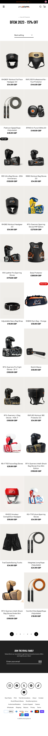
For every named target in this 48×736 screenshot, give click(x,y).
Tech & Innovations (24, 698)
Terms (39, 707)
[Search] (40, 6)
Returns (25, 707)
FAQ (15, 698)
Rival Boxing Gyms (31, 701)
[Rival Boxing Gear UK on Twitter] (24, 686)
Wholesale (10, 707)
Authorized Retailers (14, 704)
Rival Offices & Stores (17, 701)
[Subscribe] (40, 661)
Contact (41, 698)
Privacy (32, 707)
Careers (37, 704)
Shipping (18, 707)
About (34, 698)
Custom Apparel (28, 704)
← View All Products (24, 17)
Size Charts (8, 698)
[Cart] (44, 6)
